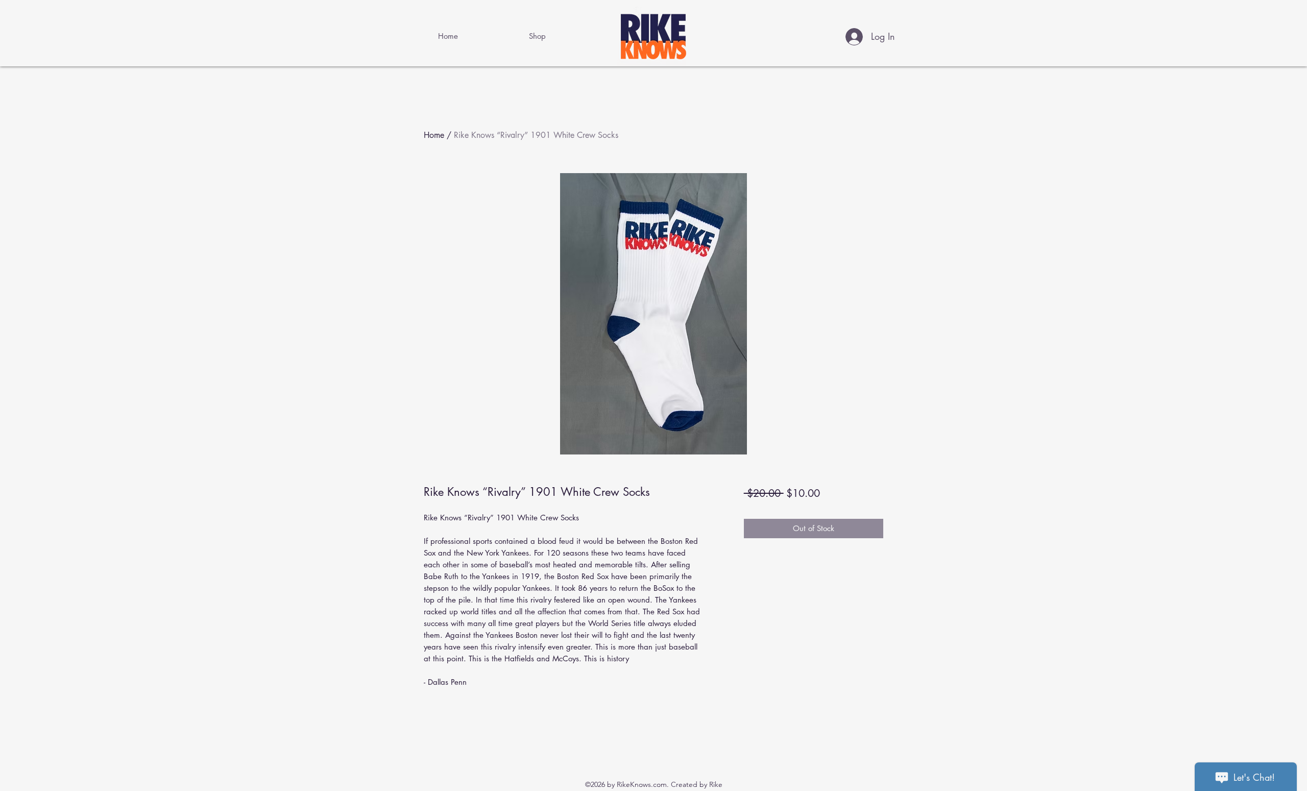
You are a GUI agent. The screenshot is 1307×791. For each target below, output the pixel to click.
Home (434, 135)
